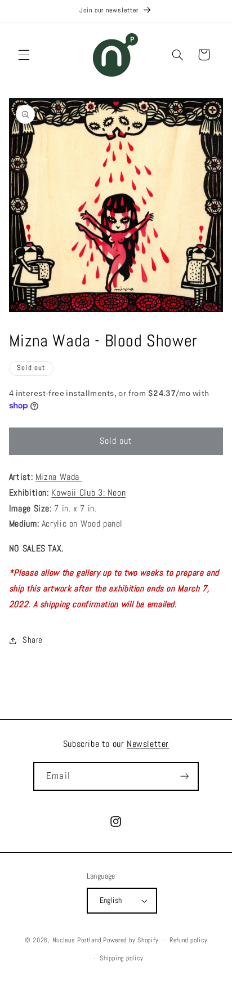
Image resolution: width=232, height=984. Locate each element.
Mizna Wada (58, 477)
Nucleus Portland (76, 940)
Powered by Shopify (130, 940)
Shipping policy (121, 958)
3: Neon (88, 492)
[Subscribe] (184, 776)
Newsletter (148, 744)
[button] (24, 55)
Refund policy (188, 940)
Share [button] (33, 640)
